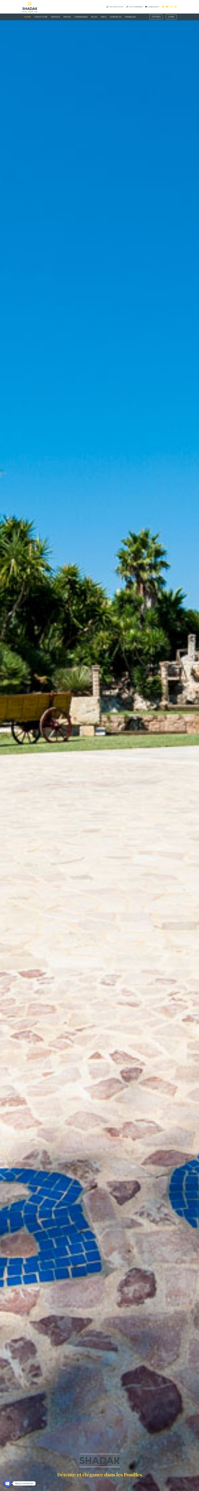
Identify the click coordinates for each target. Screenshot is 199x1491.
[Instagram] (171, 7)
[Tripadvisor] (175, 7)
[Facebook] (163, 7)
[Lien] (29, 6)
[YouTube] (167, 7)
